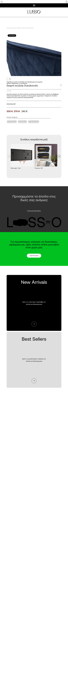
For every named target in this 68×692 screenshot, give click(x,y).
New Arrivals (34, 303)
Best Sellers (34, 360)
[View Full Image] (58, 73)
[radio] (12, 121)
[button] (57, 54)
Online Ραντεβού (34, 255)
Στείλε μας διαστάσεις (34, 210)
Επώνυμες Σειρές (11, 28)
